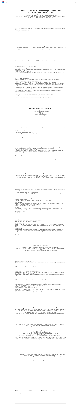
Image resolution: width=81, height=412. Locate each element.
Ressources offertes (65, 2)
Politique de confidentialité (50, 406)
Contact (78, 2)
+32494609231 (34, 392)
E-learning (71, 2)
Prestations (58, 2)
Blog (75, 2)
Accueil (54, 2)
